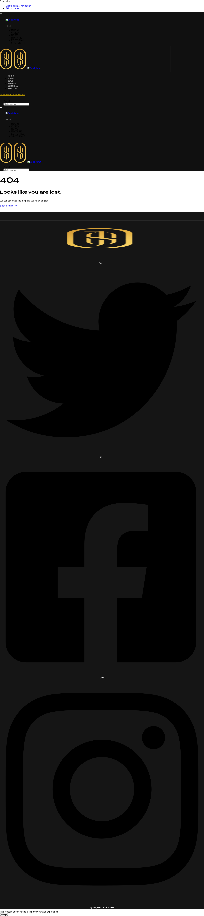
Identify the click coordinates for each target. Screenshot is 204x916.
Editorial (17, 40)
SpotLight (18, 43)
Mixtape (16, 38)
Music (15, 30)
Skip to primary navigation (18, 6)
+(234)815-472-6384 (12, 94)
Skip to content (13, 8)
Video (15, 33)
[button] (1, 13)
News (14, 35)
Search (7, 101)
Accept (4, 915)
